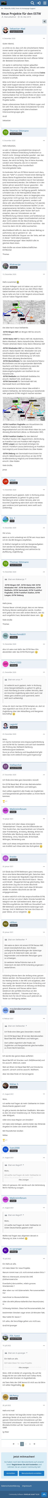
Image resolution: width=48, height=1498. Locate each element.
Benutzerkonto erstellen (31, 1473)
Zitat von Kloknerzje (16, 579)
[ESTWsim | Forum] (4, 3)
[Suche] (32, 3)
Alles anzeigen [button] (24, 1180)
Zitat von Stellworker (16, 939)
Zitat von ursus (14, 679)
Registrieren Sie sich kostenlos (25, 1464)
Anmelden (11, 1473)
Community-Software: (24, 1494)
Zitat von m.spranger (16, 1353)
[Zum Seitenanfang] (44, 1494)
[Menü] (44, 3)
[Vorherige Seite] (14, 1444)
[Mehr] (44, 38)
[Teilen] (44, 21)
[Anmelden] (38, 3)
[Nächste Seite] (34, 1444)
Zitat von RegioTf (15, 1165)
